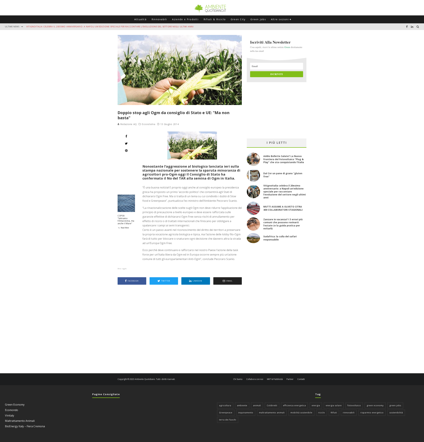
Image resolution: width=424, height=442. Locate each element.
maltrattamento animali (272, 412)
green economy (375, 405)
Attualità (140, 19)
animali (257, 405)
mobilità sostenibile (301, 412)
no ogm (123, 268)
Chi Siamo (237, 379)
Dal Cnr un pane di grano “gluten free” (282, 175)
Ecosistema (148, 124)
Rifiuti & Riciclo (215, 19)
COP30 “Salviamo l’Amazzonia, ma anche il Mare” (126, 219)
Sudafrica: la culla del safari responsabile (280, 238)
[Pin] (126, 150)
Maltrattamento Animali (20, 421)
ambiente (242, 405)
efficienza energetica (294, 405)
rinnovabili (349, 412)
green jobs (395, 405)
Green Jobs (258, 19)
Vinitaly (9, 415)
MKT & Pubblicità (275, 379)
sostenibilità (396, 412)
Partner (290, 379)
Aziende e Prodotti (185, 19)
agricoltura (225, 405)
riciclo (321, 412)
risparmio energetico (372, 412)
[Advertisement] (180, 329)
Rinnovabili (159, 19)
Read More (124, 228)
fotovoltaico (354, 405)
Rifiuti (334, 412)
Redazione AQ (128, 124)
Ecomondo (11, 410)
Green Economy (15, 404)
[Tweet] (126, 143)
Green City (238, 19)
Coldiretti (272, 405)
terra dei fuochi (227, 419)
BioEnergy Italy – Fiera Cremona (25, 426)
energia (316, 405)
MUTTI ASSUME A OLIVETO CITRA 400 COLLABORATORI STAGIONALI (283, 208)
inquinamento (245, 412)
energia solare (334, 405)
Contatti (301, 379)
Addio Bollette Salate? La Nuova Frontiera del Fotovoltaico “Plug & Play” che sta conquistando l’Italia (283, 159)
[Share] (126, 136)
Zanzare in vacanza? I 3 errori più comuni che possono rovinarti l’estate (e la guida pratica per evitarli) (283, 224)
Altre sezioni (280, 19)
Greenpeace (225, 412)
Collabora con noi (254, 379)
